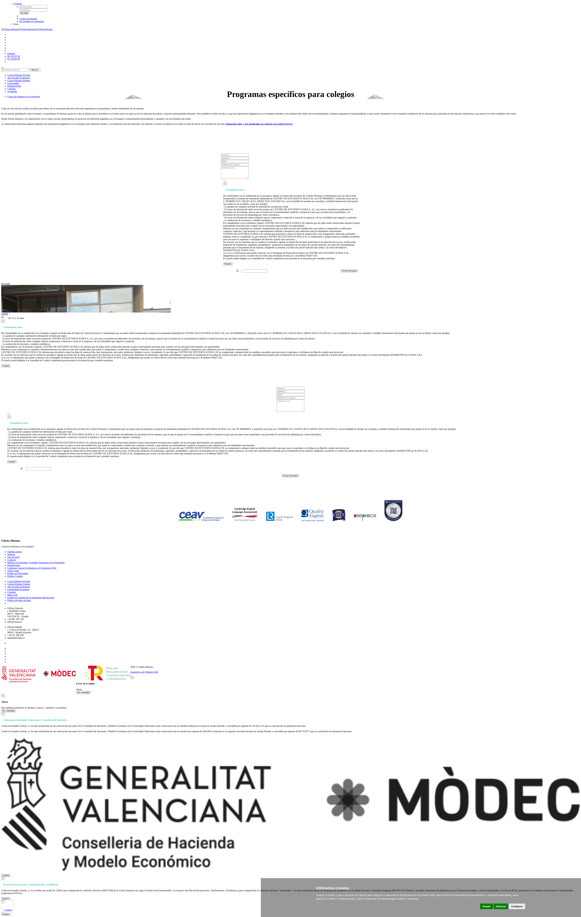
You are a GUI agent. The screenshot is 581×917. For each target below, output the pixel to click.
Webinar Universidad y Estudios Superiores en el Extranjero (36, 562)
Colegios (11, 88)
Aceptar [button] (487, 906)
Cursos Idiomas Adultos (18, 80)
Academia (12, 91)
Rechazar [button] (501, 906)
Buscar (35, 70)
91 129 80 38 (13, 59)
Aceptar (227, 264)
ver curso (5, 283)
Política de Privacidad (17, 573)
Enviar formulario (349, 271)
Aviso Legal (13, 570)
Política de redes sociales (19, 600)
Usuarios (17, 3)
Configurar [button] (517, 906)
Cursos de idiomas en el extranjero (23, 96)
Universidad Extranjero (18, 589)
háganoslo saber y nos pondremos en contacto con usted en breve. (259, 124)
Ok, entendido (83, 692)
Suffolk (4, 313)
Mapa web (12, 595)
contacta (11, 53)
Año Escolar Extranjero (18, 78)
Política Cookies (15, 576)
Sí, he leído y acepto (263, 181)
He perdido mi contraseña (31, 21)
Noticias (11, 554)
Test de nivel (13, 557)
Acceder (24, 13)
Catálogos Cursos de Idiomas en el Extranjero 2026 (31, 568)
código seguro (229, 271)
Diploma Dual (14, 86)
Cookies (8, 910)
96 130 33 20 (13, 56)
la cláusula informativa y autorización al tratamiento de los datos (272, 181)
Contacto (11, 560)
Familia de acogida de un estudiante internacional (30, 597)
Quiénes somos (14, 551)
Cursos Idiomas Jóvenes (18, 75)
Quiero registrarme (28, 18)
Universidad (13, 83)
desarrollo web (144, 672)
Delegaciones (13, 565)
